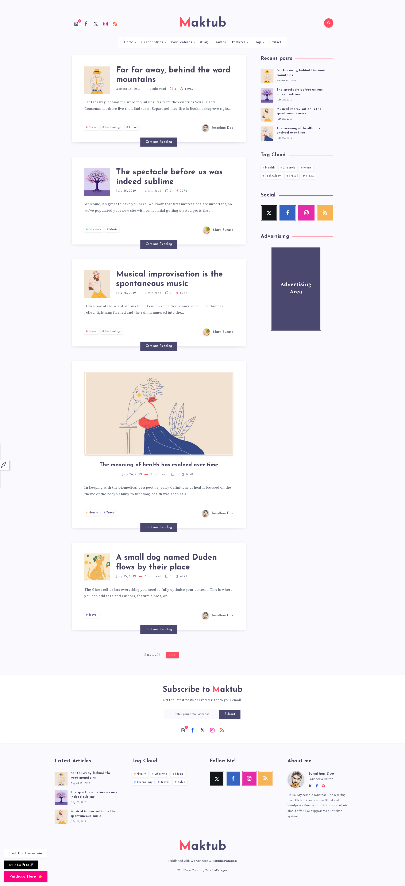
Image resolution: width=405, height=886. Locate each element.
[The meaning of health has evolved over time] (267, 133)
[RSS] (115, 23)
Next (172, 655)
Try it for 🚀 (21, 865)
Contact (275, 42)
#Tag (204, 42)
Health (94, 512)
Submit (229, 714)
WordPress (199, 861)
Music (93, 127)
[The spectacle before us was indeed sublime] (267, 94)
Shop (257, 42)
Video (310, 176)
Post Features (181, 42)
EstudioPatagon (224, 861)
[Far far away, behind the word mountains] (267, 75)
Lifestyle (95, 229)
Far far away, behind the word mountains (91, 775)
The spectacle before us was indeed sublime (300, 92)
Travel (133, 127)
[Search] (328, 23)
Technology (113, 127)
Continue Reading (159, 142)
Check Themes (22, 853)
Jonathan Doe (321, 774)
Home (128, 42)
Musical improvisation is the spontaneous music (169, 279)
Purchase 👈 (25, 877)
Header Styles (152, 42)
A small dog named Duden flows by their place (166, 563)
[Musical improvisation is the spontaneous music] (267, 114)
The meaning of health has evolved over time (159, 465)
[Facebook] (86, 23)
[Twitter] (96, 23)
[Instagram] (106, 23)
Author (221, 42)
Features (238, 42)
